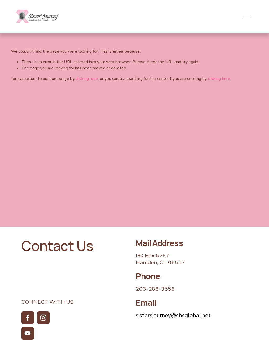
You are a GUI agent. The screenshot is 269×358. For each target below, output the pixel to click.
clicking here (87, 79)
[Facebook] (27, 317)
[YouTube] (27, 333)
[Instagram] (43, 317)
